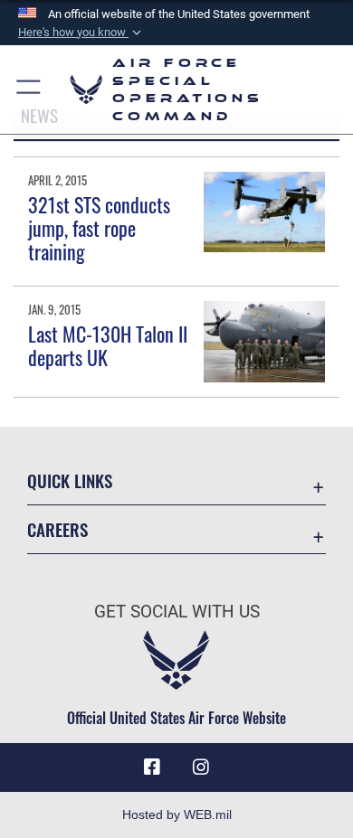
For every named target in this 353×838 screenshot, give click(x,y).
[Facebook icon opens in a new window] (152, 767)
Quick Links (69, 480)
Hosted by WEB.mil (177, 814)
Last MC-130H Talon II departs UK (107, 345)
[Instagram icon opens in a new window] (201, 767)
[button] (81, 33)
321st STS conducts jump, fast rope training (99, 228)
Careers (57, 529)
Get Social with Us (177, 611)
